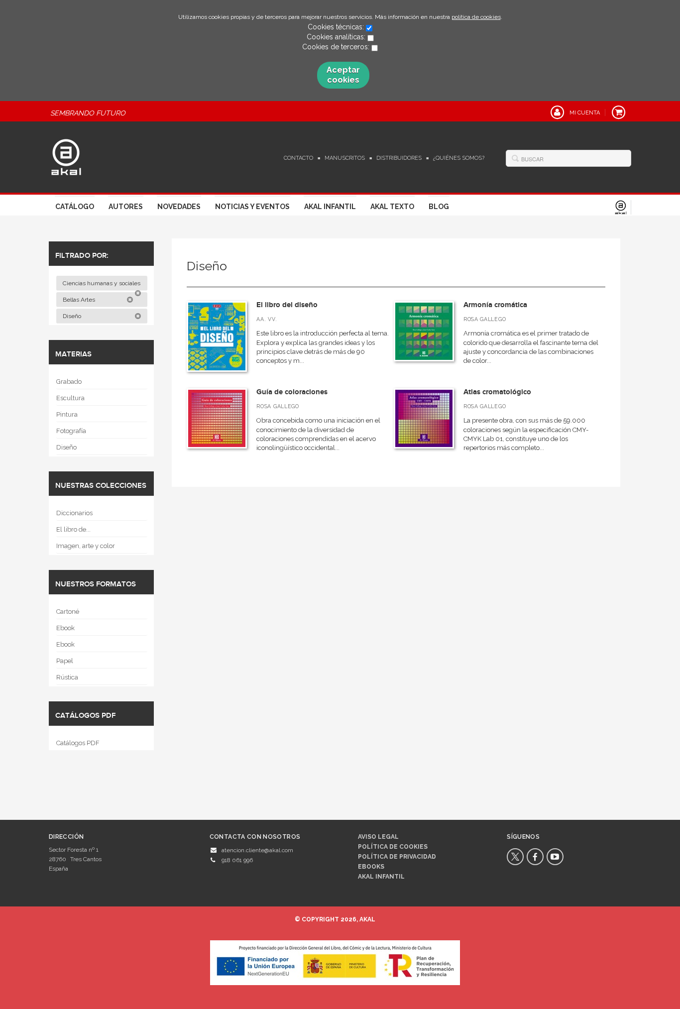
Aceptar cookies (343, 75)
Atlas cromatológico (497, 392)
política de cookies (476, 16)
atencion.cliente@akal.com (257, 850)
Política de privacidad (397, 856)
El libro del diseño (287, 305)
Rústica (67, 677)
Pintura (67, 414)
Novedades (179, 207)
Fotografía (71, 431)
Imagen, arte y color (85, 546)
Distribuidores (399, 158)
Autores (126, 207)
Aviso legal (378, 836)
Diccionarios (74, 513)
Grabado (69, 381)
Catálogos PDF (78, 743)
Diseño (73, 316)
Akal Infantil (330, 207)
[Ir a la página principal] (66, 155)
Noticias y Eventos (252, 207)
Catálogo (74, 207)
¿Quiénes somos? (458, 158)
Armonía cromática (495, 305)
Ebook (65, 628)
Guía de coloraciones (292, 392)
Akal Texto (392, 207)
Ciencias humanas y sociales (102, 283)
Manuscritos (345, 158)
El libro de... (73, 529)
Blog (439, 207)
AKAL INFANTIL (381, 876)
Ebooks (371, 866)
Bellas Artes (80, 299)
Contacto (298, 158)
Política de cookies (393, 846)
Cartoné (67, 611)
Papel (64, 661)
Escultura (70, 398)
